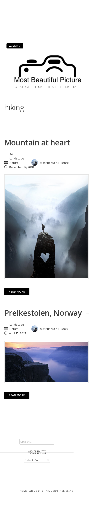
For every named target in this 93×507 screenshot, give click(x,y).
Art (11, 154)
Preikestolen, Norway (43, 312)
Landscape (17, 158)
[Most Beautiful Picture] (47, 83)
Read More (17, 291)
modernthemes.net (60, 491)
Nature (14, 163)
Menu (16, 46)
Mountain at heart (37, 142)
